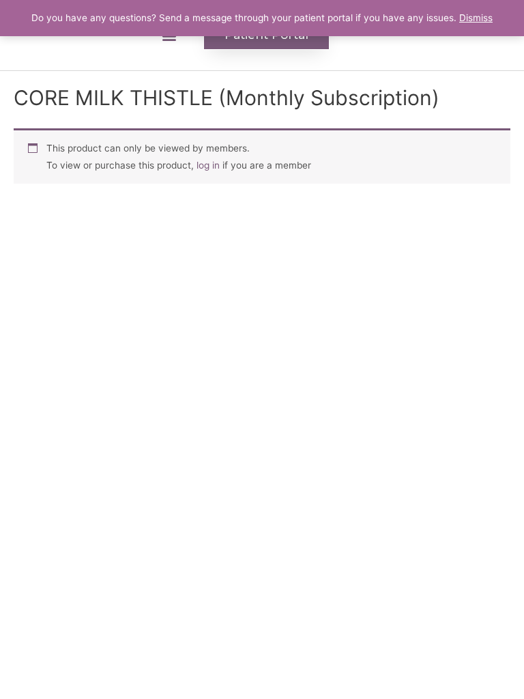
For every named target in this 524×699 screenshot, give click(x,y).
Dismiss (476, 17)
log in (208, 165)
